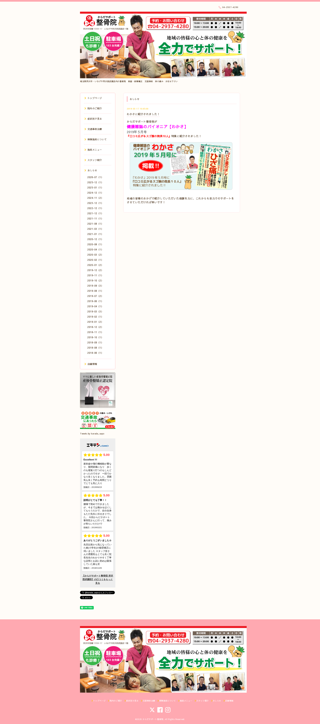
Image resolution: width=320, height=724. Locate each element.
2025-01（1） (95, 187)
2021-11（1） (95, 218)
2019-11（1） (95, 275)
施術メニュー (95, 149)
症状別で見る (95, 118)
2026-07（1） (95, 177)
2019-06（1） (95, 301)
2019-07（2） (95, 296)
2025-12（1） (95, 182)
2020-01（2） (95, 265)
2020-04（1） (95, 249)
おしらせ (92, 170)
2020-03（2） (95, 254)
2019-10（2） (95, 280)
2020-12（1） (95, 239)
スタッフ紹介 (95, 160)
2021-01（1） (95, 234)
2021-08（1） (95, 223)
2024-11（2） (95, 197)
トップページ (95, 98)
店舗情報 (92, 364)
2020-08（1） (95, 244)
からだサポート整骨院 (152, 719)
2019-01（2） (95, 321)
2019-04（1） (95, 306)
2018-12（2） (95, 327)
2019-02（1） (95, 316)
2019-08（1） (95, 290)
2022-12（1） (95, 208)
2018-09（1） (95, 342)
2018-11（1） (95, 332)
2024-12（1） (95, 192)
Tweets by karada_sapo (92, 433)
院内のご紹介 (95, 108)
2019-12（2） (95, 270)
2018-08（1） (95, 347)
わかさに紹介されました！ (143, 114)
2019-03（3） (95, 311)
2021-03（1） (95, 228)
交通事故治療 (95, 129)
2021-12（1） (95, 213)
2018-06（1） (95, 352)
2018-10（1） (95, 337)
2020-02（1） (95, 259)
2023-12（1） (95, 203)
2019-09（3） (95, 285)
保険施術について (97, 139)
